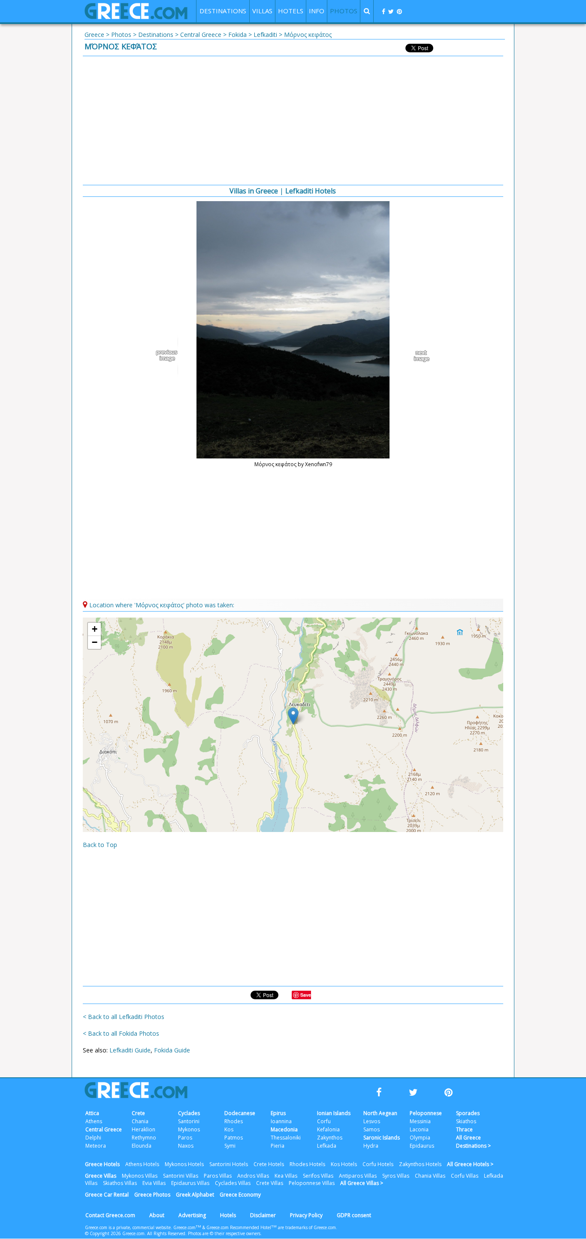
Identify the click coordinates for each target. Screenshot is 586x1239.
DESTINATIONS (222, 10)
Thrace (464, 1129)
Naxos (185, 1145)
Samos (371, 1129)
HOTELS (290, 10)
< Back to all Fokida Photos (121, 1033)
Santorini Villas (180, 1175)
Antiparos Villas (358, 1175)
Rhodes (233, 1121)
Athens (93, 1121)
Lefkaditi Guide (130, 1050)
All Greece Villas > (361, 1183)
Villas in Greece (254, 191)
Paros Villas (218, 1175)
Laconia (419, 1129)
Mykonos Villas (139, 1175)
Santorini (188, 1121)
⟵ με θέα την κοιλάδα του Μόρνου (168, 356)
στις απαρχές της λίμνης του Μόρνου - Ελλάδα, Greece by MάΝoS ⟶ (417, 356)
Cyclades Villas (233, 1183)
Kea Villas (286, 1175)
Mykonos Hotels (184, 1164)
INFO (316, 10)
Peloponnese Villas (312, 1183)
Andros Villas (253, 1175)
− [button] (94, 642)
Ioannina (281, 1121)
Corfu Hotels (377, 1164)
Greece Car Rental (107, 1194)
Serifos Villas (318, 1175)
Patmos (233, 1137)
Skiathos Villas (120, 1183)
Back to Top (100, 845)
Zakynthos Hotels (420, 1164)
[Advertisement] (293, 120)
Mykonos (189, 1129)
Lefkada (326, 1145)
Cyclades (189, 1113)
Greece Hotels (102, 1164)
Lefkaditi (265, 34)
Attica (92, 1113)
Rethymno (144, 1137)
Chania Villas (430, 1175)
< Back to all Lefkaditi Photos (123, 1017)
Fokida (237, 34)
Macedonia (284, 1129)
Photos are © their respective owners (224, 1233)
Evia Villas (154, 1183)
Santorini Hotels (228, 1164)
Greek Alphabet (195, 1194)
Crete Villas (269, 1183)
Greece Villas (100, 1175)
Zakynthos (329, 1137)
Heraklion (143, 1129)
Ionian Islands (333, 1113)
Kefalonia (328, 1129)
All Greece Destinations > (473, 1141)
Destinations (155, 34)
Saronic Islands (381, 1137)
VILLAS (262, 10)
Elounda (141, 1145)
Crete (138, 1113)
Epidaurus (422, 1145)
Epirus (278, 1113)
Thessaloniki (286, 1137)
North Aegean (380, 1113)
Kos (228, 1129)
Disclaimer (263, 1215)
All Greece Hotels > (470, 1164)
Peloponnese (426, 1113)
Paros (185, 1137)
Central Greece (200, 34)
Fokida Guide (172, 1050)
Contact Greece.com (110, 1215)
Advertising (192, 1215)
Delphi (93, 1137)
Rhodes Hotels (307, 1164)
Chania (140, 1121)
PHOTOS (343, 10)
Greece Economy (240, 1194)
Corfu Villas (464, 1175)
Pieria (277, 1145)
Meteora (95, 1145)
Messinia (420, 1121)
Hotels (228, 1215)
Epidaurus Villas (190, 1183)
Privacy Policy (306, 1215)
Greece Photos (152, 1194)
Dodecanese (239, 1113)
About (156, 1215)
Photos (121, 34)
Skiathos (466, 1121)
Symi (230, 1145)
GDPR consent (354, 1215)
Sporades (468, 1113)
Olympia (420, 1137)
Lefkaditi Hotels (310, 191)
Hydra (370, 1145)
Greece (94, 34)
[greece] (136, 17)
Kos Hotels (344, 1164)
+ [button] (94, 629)
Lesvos (371, 1121)
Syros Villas (395, 1175)
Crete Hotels (269, 1164)
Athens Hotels (142, 1164)
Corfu (324, 1121)
